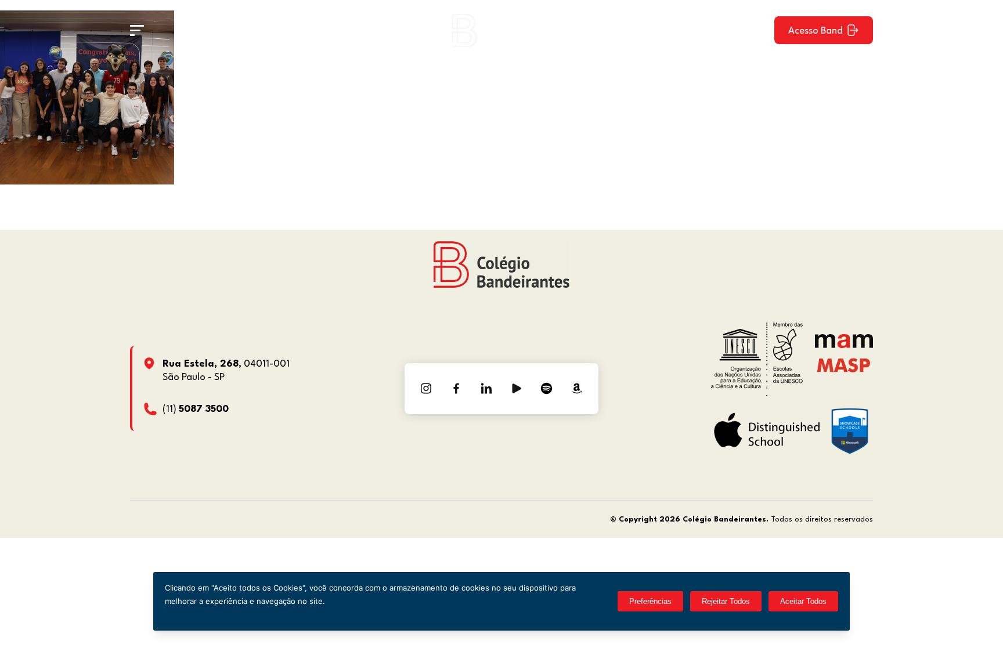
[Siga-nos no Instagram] (426, 388)
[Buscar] (755, 30)
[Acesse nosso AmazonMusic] (577, 388)
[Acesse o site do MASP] (843, 365)
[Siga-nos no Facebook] (456, 388)
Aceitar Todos (803, 601)
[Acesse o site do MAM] (844, 345)
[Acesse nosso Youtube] (516, 388)
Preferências (650, 601)
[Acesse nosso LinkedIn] (486, 388)
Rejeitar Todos (726, 601)
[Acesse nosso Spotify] (546, 388)
